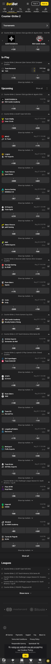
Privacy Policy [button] (34, 639)
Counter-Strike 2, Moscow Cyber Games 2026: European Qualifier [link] (23, 63)
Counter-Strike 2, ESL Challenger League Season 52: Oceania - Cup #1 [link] (25, 578)
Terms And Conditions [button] (19, 639)
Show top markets (24, 82)
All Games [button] (9, 635)
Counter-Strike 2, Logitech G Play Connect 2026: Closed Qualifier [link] (23, 353)
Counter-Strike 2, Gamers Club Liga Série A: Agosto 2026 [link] (23, 94)
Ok (25, 656)
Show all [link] (39, 88)
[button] (25, 63)
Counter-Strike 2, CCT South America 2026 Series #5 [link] (22, 334)
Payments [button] (19, 635)
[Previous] (2, 40)
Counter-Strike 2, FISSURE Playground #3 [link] (18, 587)
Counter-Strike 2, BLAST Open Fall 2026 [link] (17, 114)
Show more (24, 593)
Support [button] (28, 635)
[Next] (48, 40)
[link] (12, 3)
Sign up (44, 3)
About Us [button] (42, 635)
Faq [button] (35, 635)
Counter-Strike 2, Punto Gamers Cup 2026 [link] (18, 314)
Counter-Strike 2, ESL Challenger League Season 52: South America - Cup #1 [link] (24, 482)
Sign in (35, 3)
